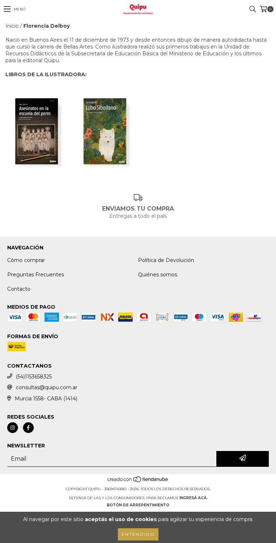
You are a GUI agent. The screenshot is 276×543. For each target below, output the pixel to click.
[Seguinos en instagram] (12, 427)
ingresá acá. (193, 498)
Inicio (12, 26)
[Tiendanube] (138, 481)
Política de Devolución (166, 260)
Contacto (19, 289)
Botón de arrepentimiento (138, 505)
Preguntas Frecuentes (35, 274)
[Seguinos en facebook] (28, 427)
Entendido (138, 534)
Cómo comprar (26, 260)
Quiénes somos (157, 274)
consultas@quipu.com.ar (46, 387)
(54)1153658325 (34, 376)
